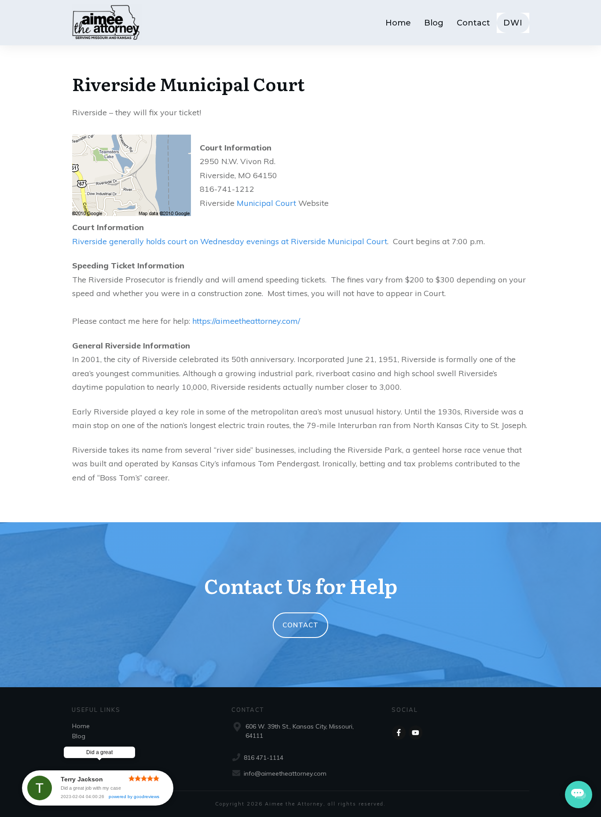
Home (81, 726)
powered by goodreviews (134, 796)
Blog (78, 736)
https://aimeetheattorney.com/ (246, 321)
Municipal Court (266, 203)
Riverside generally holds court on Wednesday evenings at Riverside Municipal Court (229, 241)
